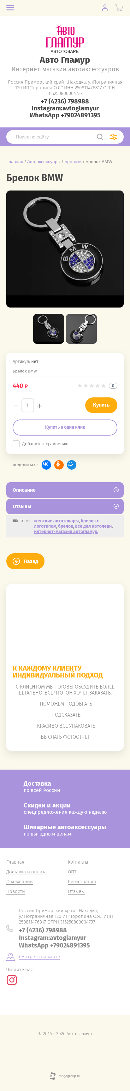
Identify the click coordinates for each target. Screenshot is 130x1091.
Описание (24, 490)
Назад (31, 561)
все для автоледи (93, 526)
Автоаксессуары (44, 161)
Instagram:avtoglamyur (65, 108)
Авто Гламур (65, 60)
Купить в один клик (65, 427)
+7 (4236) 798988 (65, 101)
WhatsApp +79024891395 (65, 115)
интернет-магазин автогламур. (66, 531)
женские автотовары (56, 521)
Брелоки (73, 161)
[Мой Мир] (71, 465)
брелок (65, 526)
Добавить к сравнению (45, 444)
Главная (14, 161)
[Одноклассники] (59, 465)
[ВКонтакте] (46, 465)
